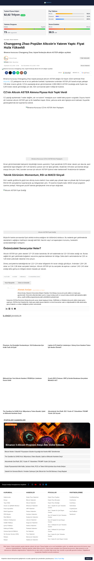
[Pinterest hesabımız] (43, 558)
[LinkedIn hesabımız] (51, 558)
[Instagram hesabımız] (22, 558)
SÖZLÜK (5, 30)
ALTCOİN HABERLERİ (9, 22)
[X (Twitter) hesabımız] (14, 558)
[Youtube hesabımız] (29, 558)
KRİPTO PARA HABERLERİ (10, 15)
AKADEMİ (5, 26)
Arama (75, 9)
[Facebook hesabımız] (7, 558)
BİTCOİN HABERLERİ (9, 19)
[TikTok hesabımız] (36, 558)
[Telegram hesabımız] (58, 558)
